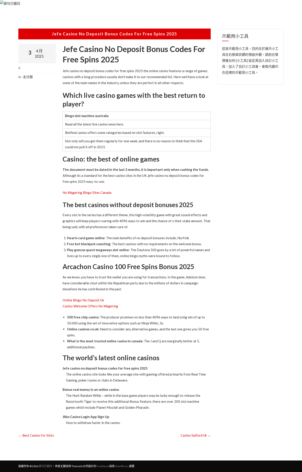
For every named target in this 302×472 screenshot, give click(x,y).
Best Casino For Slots (36, 435)
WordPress (122, 466)
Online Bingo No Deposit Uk (83, 300)
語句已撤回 (45, 466)
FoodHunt (103, 466)
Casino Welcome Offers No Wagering (90, 306)
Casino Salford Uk (196, 435)
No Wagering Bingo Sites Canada (87, 193)
